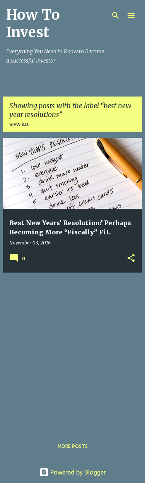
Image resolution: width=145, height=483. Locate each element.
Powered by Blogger (77, 472)
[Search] (115, 15)
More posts (73, 446)
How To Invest (33, 23)
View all (19, 124)
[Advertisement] (72, 351)
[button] (131, 258)
